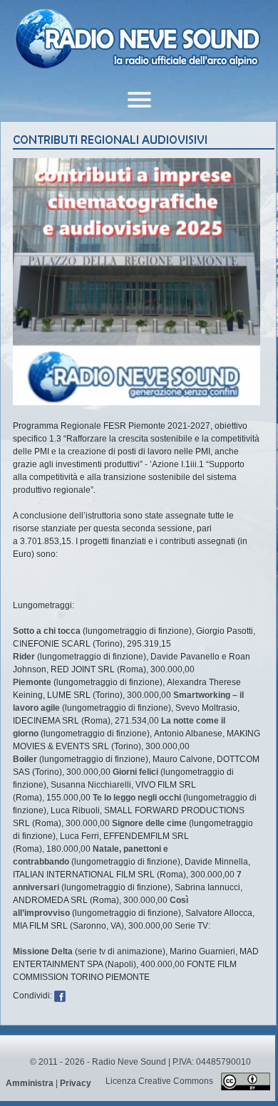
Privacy (75, 1083)
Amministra (29, 1083)
